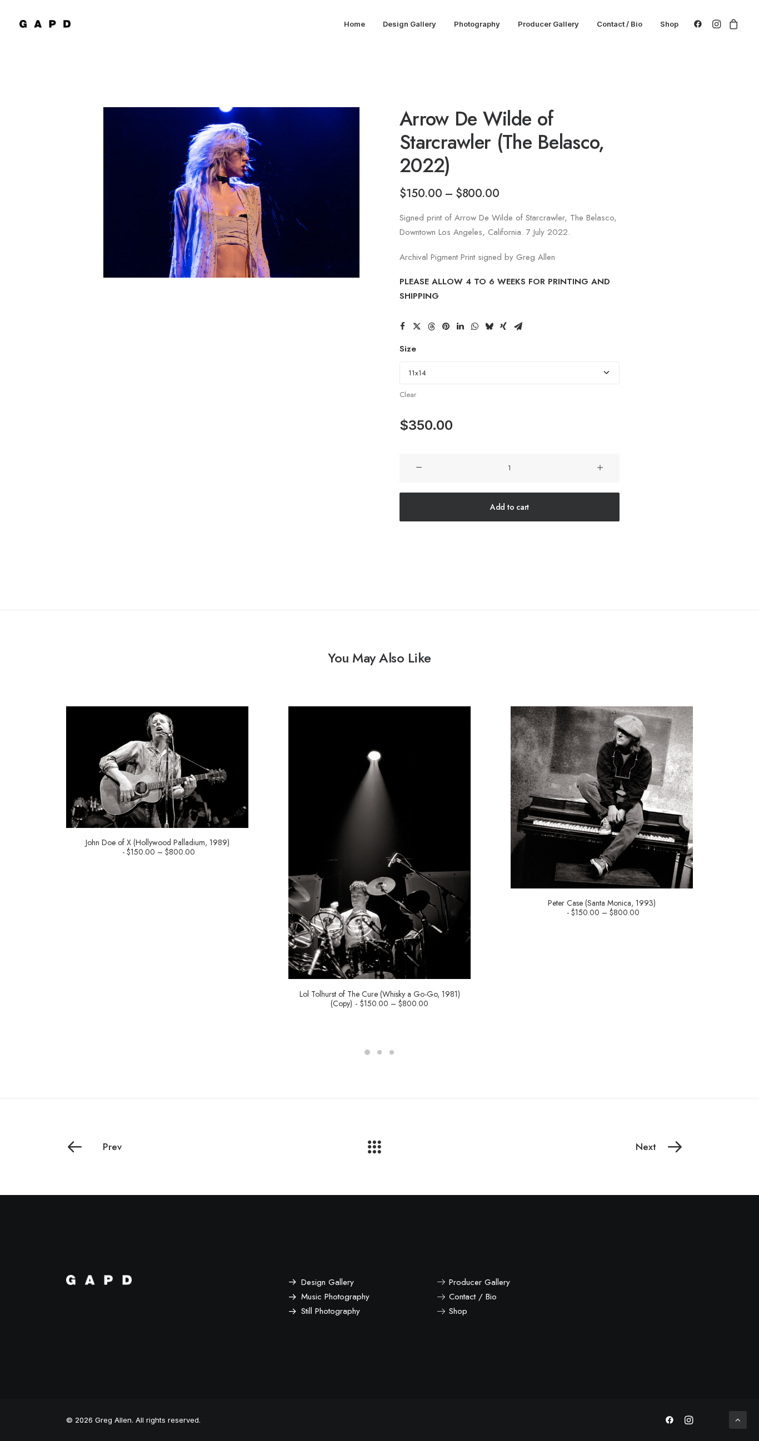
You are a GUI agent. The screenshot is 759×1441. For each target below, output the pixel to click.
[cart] (732, 24)
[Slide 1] (367, 1052)
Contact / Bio (619, 23)
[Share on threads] (431, 326)
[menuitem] (354, 24)
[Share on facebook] (402, 326)
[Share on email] (518, 326)
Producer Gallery (548, 23)
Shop (669, 23)
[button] (700, 24)
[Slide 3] (392, 1052)
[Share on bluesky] (489, 326)
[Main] (379, 1146)
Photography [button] (477, 23)
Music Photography (335, 1297)
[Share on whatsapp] (474, 326)
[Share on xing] (503, 326)
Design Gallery (409, 23)
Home (354, 23)
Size (408, 349)
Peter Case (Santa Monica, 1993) (602, 907)
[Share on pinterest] (445, 326)
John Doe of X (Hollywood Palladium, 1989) (157, 847)
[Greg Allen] (45, 24)
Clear (408, 394)
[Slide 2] (379, 1052)
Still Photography (330, 1311)
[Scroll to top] (738, 1419)
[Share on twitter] (416, 326)
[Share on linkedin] (460, 326)
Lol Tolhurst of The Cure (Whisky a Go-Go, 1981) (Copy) (379, 998)
